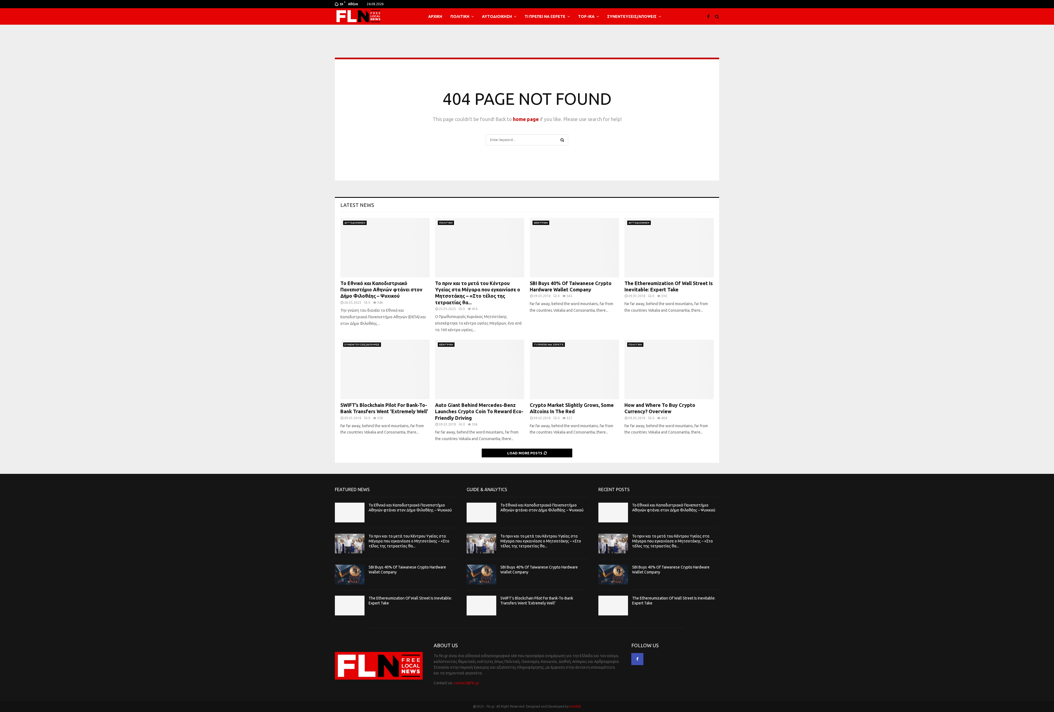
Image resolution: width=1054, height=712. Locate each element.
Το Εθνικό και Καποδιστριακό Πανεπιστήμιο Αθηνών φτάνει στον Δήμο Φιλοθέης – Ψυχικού (381, 289)
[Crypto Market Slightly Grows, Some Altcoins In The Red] (574, 369)
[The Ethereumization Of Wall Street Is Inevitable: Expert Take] (669, 247)
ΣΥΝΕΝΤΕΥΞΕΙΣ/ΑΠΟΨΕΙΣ (632, 16)
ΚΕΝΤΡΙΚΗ (541, 222)
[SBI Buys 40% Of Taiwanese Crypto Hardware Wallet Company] (574, 247)
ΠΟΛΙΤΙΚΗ (459, 16)
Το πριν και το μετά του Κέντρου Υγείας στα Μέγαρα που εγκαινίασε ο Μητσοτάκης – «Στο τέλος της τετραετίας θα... (409, 541)
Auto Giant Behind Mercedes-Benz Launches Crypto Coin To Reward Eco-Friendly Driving (479, 411)
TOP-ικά (586, 16)
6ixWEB (575, 706)
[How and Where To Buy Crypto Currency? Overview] (669, 369)
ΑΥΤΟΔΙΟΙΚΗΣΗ (497, 16)
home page (526, 119)
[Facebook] (709, 16)
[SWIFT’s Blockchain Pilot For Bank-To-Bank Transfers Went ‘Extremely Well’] (385, 369)
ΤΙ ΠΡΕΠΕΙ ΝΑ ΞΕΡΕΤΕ (545, 16)
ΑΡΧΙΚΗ (435, 16)
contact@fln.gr (466, 683)
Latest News (357, 205)
